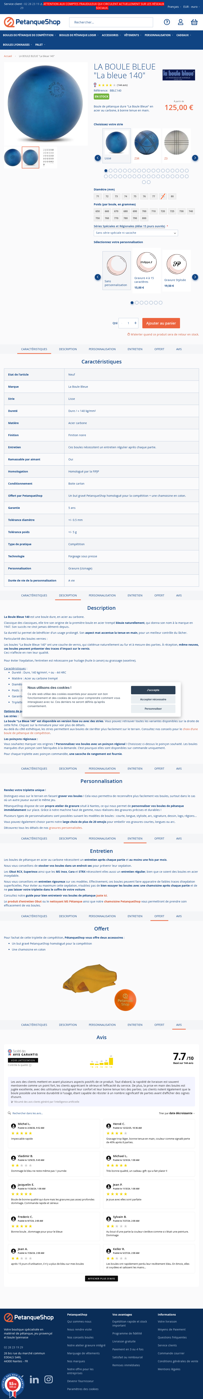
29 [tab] (153, 176)
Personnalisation (102, 349)
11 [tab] (153, 170)
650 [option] (98, 211)
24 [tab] (129, 176)
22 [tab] (120, 176)
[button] (191, 7)
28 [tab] (148, 176)
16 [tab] (177, 170)
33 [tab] (172, 176)
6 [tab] (129, 170)
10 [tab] (148, 170)
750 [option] (98, 218)
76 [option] (144, 196)
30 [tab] (158, 176)
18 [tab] (186, 170)
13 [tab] (163, 170)
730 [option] (181, 211)
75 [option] (135, 196)
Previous (98, 158)
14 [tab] (167, 170)
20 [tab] (110, 176)
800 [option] (144, 218)
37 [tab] (144, 182)
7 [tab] (134, 170)
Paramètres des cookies (83, 1389)
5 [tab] (125, 170)
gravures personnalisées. (66, 828)
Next (195, 158)
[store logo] (32, 22)
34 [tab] (177, 176)
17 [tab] (182, 170)
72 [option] (107, 196)
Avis (179, 349)
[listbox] (146, 196)
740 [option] (191, 211)
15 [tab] (172, 170)
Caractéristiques (34, 349)
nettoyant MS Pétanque (66, 901)
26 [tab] (139, 176)
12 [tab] (158, 170)
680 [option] (126, 211)
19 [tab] (105, 176)
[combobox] (111, 22)
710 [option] (153, 211)
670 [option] (116, 211)
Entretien (135, 349)
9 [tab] (144, 170)
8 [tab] (139, 170)
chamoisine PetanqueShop (122, 901)
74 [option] (125, 196)
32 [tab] (167, 176)
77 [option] (153, 196)
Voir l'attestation (23, 1060)
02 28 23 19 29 (13, 1347)
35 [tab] (182, 176)
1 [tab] (105, 170)
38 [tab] (148, 182)
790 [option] (135, 218)
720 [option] (163, 211)
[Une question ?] (167, 22)
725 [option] (172, 211)
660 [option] (107, 211)
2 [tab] (110, 170)
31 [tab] (163, 176)
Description (68, 349)
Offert (159, 349)
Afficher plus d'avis (101, 1278)
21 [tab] (115, 176)
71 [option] (97, 196)
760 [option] (107, 218)
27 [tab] (144, 176)
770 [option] (116, 218)
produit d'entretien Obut (25, 901)
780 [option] (126, 218)
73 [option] (116, 196)
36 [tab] (186, 176)
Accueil (8, 56)
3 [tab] (115, 170)
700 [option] (144, 211)
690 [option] (135, 211)
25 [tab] (134, 176)
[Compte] (180, 22)
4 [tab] (120, 170)
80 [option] (172, 196)
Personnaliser (153, 708)
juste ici (101, 895)
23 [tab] (125, 176)
